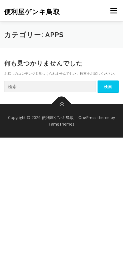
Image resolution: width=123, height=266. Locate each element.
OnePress (87, 117)
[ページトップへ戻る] (61, 104)
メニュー (114, 10)
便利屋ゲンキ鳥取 (32, 11)
